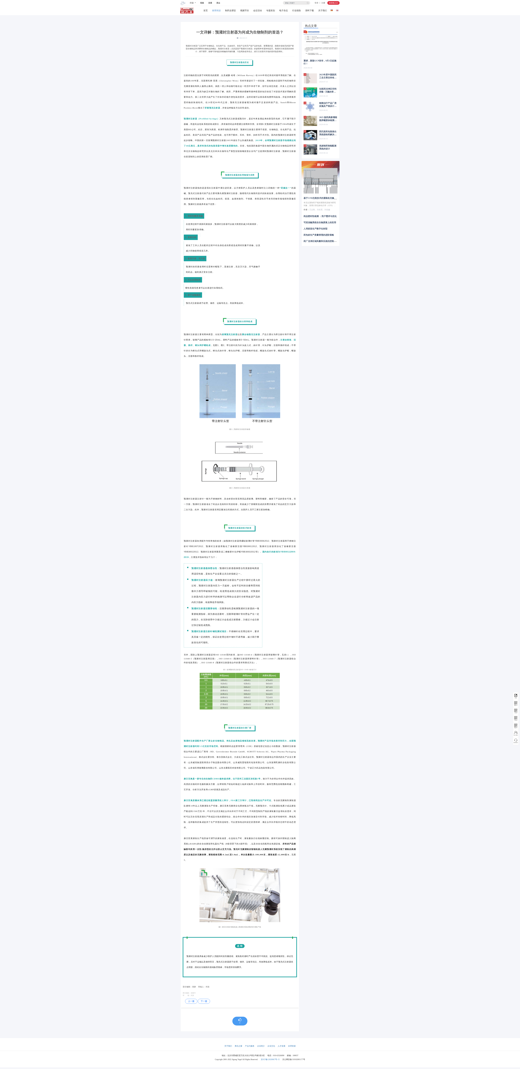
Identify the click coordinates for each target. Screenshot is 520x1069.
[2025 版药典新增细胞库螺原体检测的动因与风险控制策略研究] (310, 121)
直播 (210, 3)
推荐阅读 (216, 10)
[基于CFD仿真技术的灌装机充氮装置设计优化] (320, 181)
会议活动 (257, 10)
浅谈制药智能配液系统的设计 (328, 147)
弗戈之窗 (238, 1046)
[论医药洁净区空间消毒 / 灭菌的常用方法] (310, 92)
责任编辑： (187, 993)
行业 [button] (192, 3)
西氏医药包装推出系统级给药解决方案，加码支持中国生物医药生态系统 (328, 133)
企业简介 (261, 1046)
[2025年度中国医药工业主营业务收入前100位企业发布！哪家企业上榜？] (310, 78)
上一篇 (191, 1001)
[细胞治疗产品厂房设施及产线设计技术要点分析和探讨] (310, 107)
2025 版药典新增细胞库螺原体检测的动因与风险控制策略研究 (328, 119)
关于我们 (322, 10)
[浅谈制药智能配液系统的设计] (310, 149)
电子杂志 (283, 10)
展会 (218, 3)
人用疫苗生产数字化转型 (315, 229)
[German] (331, 9)
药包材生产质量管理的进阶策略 (319, 235)
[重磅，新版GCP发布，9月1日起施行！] (320, 43)
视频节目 (244, 10)
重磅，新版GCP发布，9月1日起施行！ (320, 62)
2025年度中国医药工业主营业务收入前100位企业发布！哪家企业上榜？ (328, 76)
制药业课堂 (230, 10)
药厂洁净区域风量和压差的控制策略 (321, 241)
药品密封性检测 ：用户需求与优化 (320, 216)
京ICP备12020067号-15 (270, 1059)
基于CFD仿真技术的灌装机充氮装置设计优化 (325, 198)
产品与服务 (249, 1046)
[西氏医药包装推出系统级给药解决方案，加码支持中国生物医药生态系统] (310, 135)
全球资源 (292, 1046)
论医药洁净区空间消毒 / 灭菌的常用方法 (328, 90)
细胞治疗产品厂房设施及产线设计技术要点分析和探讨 (328, 105)
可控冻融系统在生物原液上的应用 (320, 222)
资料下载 (309, 10)
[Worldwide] (337, 9)
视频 (202, 3)
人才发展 (281, 1046)
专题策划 (270, 10)
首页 (205, 10)
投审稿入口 (333, 3)
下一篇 (204, 1001)
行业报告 (296, 10)
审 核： (187, 995)
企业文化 (271, 1046)
